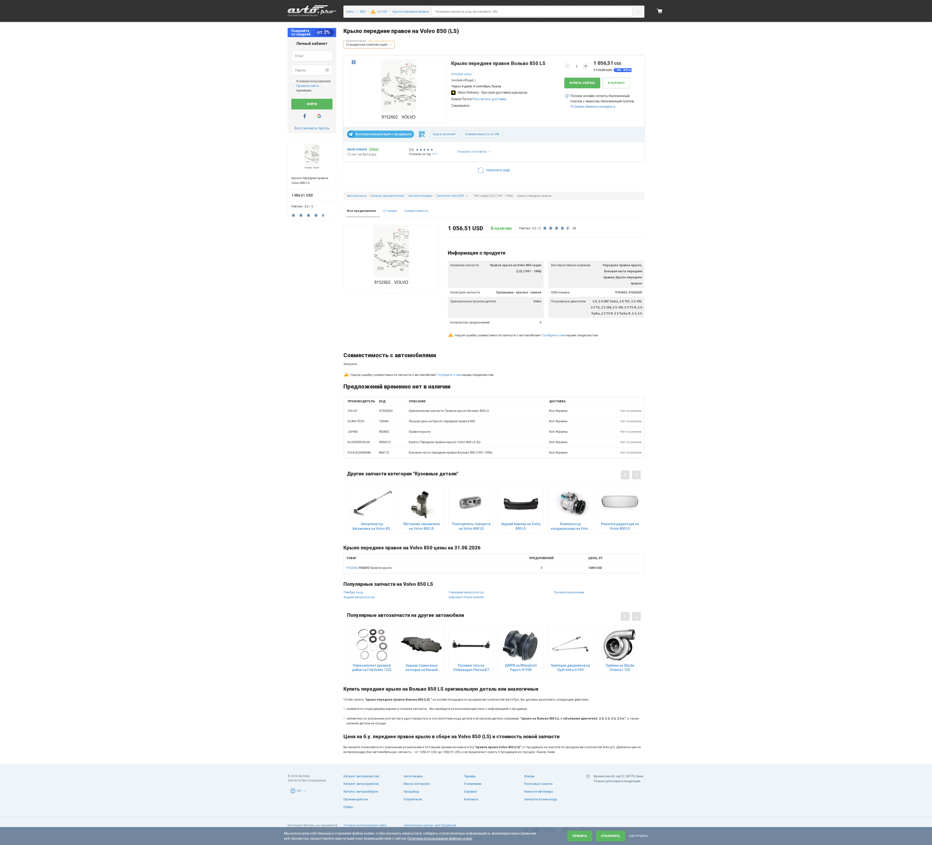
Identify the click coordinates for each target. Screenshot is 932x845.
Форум (529, 776)
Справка (470, 791)
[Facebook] (304, 116)
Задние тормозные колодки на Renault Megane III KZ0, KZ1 (422, 646)
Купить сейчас (582, 83)
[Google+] (319, 116)
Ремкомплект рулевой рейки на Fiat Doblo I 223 (371, 646)
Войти (312, 104)
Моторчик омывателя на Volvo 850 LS (421, 505)
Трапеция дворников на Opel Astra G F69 (570, 646)
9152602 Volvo (461, 74)
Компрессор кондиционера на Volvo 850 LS (570, 505)
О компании (472, 784)
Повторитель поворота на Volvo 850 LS (471, 505)
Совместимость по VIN (482, 134)
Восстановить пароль (311, 128)
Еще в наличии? (444, 134)
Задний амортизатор (359, 576)
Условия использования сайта (365, 825)
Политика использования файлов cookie (440, 838)
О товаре (390, 211)
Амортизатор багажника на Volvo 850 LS (371, 505)
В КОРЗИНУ (616, 83)
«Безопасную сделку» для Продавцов (429, 825)
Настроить (638, 836)
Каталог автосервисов (361, 784)
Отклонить (610, 836)
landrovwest (357, 149)
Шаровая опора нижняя (466, 576)
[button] (390, 44)
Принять (580, 836)
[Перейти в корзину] (660, 11)
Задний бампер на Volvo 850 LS (521, 505)
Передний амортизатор (466, 571)
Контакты (471, 799)
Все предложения (361, 211)
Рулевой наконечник (569, 571)
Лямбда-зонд (353, 571)
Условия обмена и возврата (592, 106)
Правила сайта (307, 86)
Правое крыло (369, 546)
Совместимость (416, 211)
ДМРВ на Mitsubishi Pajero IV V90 (521, 646)
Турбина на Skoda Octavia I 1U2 (620, 646)
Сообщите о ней (553, 335)
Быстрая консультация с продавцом (384, 134)
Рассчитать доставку (489, 99)
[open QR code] (422, 134)
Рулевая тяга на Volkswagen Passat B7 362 (471, 646)
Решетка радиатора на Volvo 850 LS (620, 505)
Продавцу (411, 791)
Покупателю (413, 799)
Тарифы (470, 776)
